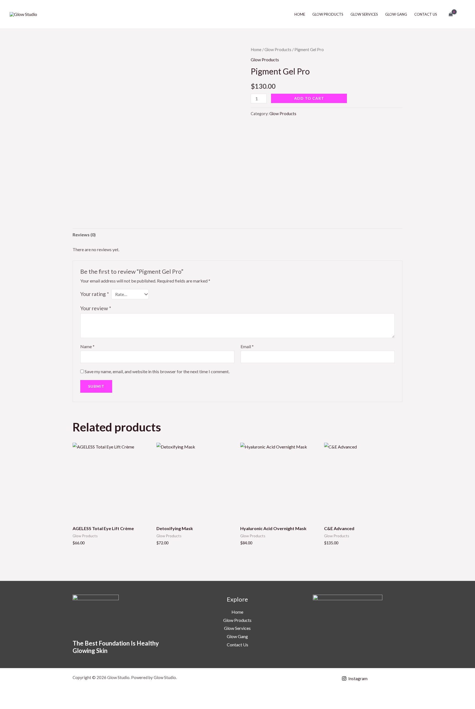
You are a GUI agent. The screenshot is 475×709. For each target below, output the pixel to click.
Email (247, 346)
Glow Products (327, 14)
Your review (95, 308)
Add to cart (309, 98)
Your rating (94, 294)
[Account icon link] (462, 14)
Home (299, 14)
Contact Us (425, 14)
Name (87, 346)
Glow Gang (396, 14)
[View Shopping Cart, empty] (450, 14)
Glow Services (364, 14)
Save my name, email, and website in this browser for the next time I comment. (157, 371)
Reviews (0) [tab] (84, 234)
